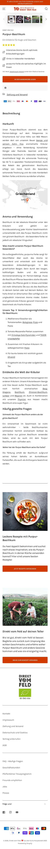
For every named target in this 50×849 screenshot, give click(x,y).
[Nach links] (4, 19)
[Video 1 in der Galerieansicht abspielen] (35, 19)
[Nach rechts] (46, 19)
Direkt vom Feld (8, 30)
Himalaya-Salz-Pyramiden (24, 335)
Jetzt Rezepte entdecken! (25, 569)
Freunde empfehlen (12, 780)
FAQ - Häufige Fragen (13, 761)
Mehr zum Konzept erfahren (25, 660)
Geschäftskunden (11, 767)
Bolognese (27, 322)
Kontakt (6, 713)
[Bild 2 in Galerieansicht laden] (19, 19)
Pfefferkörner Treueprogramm (17, 774)
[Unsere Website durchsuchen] (46, 9)
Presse (6, 793)
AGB (5, 745)
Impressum (8, 720)
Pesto (26, 348)
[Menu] (4, 9)
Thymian (22, 399)
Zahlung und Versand (13, 726)
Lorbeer (6, 396)
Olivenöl (11, 357)
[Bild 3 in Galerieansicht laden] (27, 19)
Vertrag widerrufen (12, 739)
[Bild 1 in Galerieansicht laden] (11, 19)
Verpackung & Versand (17, 71)
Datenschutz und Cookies (15, 732)
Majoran (18, 396)
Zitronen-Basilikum (38, 392)
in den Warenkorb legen (25, 79)
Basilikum (19, 392)
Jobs (5, 786)
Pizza (35, 322)
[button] (9, 45)
